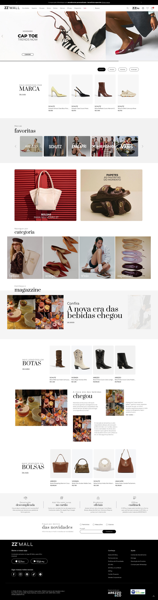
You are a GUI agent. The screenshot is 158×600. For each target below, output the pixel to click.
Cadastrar (109, 531)
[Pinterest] (27, 574)
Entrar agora (106, 2)
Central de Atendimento (138, 555)
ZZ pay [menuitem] (69, 8)
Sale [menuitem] (85, 8)
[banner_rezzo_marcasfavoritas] (31, 146)
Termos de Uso (113, 558)
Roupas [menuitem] (41, 8)
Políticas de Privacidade (115, 561)
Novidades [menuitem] (25, 8)
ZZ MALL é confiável (114, 568)
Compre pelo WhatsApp (138, 564)
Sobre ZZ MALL (113, 555)
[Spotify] (40, 574)
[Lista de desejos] (147, 8)
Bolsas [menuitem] (55, 8)
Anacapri (134, 69)
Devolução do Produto (138, 561)
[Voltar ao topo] (153, 596)
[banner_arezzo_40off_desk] (79, 35)
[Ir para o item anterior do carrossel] (17, 2)
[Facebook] (14, 574)
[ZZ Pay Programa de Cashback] (136, 8)
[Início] (12, 8)
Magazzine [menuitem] (77, 8)
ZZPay (110, 571)
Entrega (133, 558)
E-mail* (82, 528)
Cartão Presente (113, 574)
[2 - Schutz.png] (55, 146)
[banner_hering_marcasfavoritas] (102, 146)
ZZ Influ (110, 564)
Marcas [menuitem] (62, 8)
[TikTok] (33, 574)
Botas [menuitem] (49, 8)
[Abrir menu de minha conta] (143, 8)
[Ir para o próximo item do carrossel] (141, 2)
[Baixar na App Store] (20, 561)
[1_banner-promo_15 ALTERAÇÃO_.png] (45, 195)
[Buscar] (128, 8)
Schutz (101, 69)
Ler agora (70, 322)
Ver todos (26, 369)
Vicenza (122, 69)
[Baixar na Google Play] (39, 561)
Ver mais (22, 94)
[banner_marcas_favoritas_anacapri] (79, 146)
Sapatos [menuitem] (34, 8)
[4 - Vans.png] (126, 146)
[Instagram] (20, 574)
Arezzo (112, 69)
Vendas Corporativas (114, 577)
